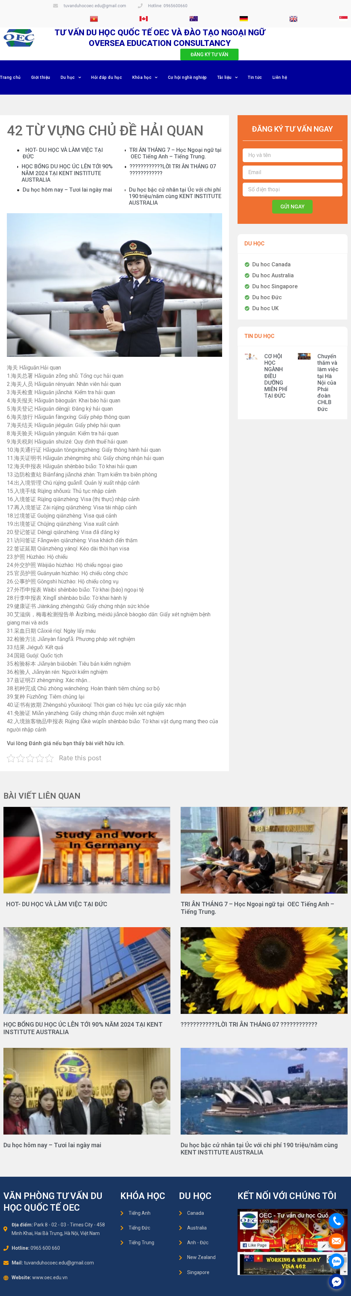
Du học (68, 77)
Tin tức (255, 77)
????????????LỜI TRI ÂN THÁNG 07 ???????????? (249, 1024)
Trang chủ (10, 77)
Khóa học (142, 77)
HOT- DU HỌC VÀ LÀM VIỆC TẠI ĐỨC (55, 904)
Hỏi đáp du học (106, 77)
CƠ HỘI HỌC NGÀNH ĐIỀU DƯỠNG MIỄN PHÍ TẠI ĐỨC (275, 376)
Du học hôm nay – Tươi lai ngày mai (67, 189)
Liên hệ (280, 77)
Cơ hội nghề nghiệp (187, 77)
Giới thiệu (40, 77)
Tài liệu (224, 77)
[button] (209, 54)
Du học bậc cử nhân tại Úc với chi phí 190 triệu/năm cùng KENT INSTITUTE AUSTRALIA (175, 196)
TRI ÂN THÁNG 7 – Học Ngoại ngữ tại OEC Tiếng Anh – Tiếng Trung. (175, 153)
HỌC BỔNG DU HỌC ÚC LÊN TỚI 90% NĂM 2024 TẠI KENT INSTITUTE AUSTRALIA (67, 173)
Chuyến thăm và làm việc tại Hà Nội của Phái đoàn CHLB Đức (327, 382)
